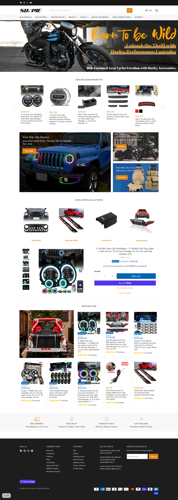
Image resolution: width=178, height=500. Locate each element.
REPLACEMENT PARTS (122, 17)
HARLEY (83, 17)
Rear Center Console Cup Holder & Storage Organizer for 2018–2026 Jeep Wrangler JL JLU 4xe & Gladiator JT (89, 118)
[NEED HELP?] (71, 422)
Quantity (97, 271)
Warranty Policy (78, 462)
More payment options (125, 288)
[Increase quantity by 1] (112, 276)
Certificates (50, 462)
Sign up (153, 456)
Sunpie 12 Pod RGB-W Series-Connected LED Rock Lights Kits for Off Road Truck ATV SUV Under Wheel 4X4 (145, 345)
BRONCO (72, 17)
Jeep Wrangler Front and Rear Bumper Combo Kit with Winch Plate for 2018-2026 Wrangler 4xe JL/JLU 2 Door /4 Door (117, 344)
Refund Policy (78, 459)
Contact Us (50, 453)
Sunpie (34, 488)
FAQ (74, 451)
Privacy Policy (78, 468)
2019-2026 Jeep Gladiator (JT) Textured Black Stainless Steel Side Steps (144, 392)
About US (49, 451)
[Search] (129, 10)
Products (49, 456)
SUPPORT (139, 17)
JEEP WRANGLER (58, 17)
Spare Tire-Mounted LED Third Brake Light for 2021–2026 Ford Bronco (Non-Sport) (146, 122)
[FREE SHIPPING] (36, 422)
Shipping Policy (78, 456)
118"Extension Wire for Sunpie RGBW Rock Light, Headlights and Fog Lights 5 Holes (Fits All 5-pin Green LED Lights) (117, 394)
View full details (125, 293)
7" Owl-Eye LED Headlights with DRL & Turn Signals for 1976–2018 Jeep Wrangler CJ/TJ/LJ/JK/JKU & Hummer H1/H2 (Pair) (31, 118)
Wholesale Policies (53, 471)
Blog (48, 459)
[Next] (162, 106)
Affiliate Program (52, 468)
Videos (75, 453)
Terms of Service (79, 465)
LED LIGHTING (41, 17)
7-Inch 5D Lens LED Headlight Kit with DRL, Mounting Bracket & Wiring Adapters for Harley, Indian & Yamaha (60, 119)
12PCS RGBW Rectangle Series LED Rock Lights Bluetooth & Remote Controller (58, 394)
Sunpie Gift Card (52, 465)
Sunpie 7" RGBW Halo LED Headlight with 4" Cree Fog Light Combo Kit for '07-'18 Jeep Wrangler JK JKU (32, 394)
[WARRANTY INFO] (106, 422)
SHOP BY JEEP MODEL (100, 17)
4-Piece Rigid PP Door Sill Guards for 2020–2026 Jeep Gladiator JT (118, 116)
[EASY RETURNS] (141, 422)
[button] (149, 10)
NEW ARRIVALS (25, 17)
